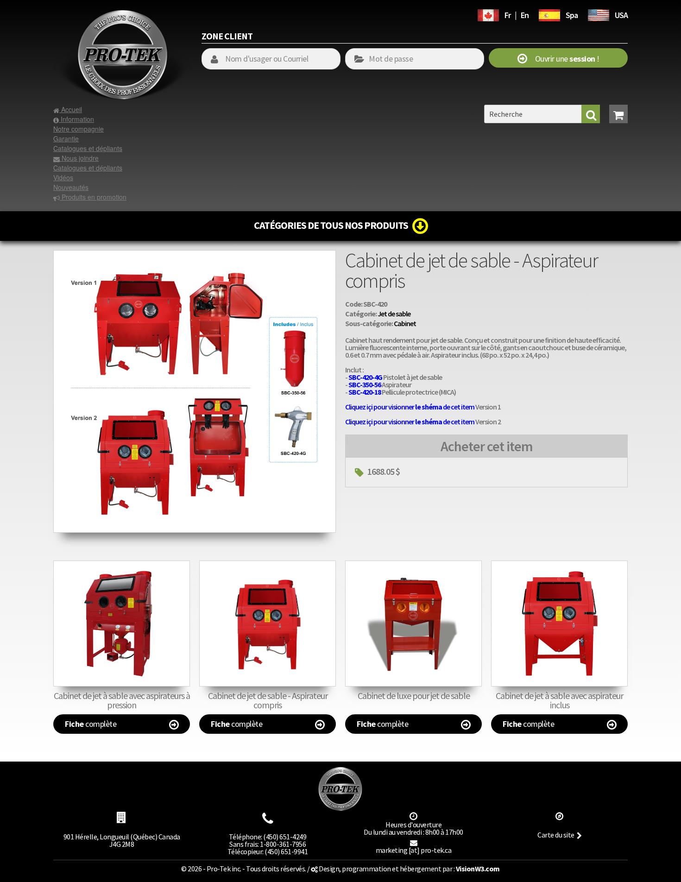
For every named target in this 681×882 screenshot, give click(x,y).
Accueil (70, 109)
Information (76, 119)
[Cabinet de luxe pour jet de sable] (413, 624)
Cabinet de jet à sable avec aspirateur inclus (559, 700)
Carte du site (555, 834)
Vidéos (63, 177)
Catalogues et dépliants (87, 148)
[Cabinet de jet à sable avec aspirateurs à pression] (121, 624)
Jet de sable (394, 313)
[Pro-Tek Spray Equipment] (598, 14)
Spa (572, 15)
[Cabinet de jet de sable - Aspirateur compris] (194, 254)
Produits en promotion (93, 197)
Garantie (66, 138)
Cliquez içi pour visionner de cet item (409, 406)
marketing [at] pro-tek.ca (414, 850)
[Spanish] (549, 14)
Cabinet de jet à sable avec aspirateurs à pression (122, 700)
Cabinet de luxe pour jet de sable (414, 695)
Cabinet (405, 323)
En (525, 15)
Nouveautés (70, 187)
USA (621, 15)
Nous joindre (79, 158)
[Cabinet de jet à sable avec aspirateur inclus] (559, 624)
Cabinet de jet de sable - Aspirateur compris (268, 700)
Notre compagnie (78, 128)
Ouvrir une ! (563, 58)
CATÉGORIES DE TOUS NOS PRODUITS (333, 225)
